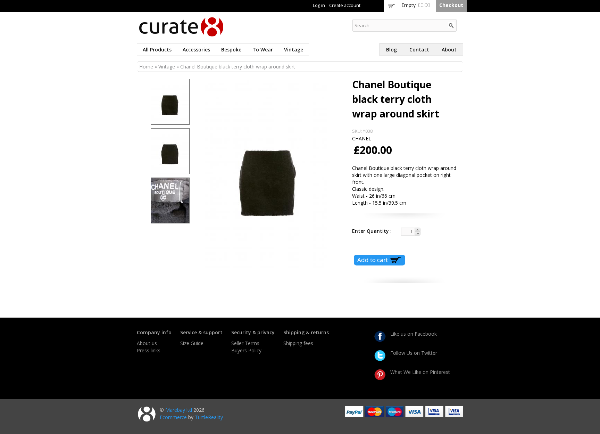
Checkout (451, 5)
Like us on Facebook (413, 333)
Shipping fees (298, 343)
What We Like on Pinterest (420, 372)
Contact (419, 49)
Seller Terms (245, 343)
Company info (154, 332)
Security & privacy (253, 332)
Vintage (293, 49)
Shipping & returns (306, 332)
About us (147, 343)
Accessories (196, 49)
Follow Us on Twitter (413, 353)
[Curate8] (181, 33)
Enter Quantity (371, 231)
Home (146, 66)
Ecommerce (173, 417)
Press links (148, 350)
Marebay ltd (178, 410)
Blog (391, 49)
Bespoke (231, 49)
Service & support (201, 332)
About (449, 49)
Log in (319, 5)
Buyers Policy (246, 350)
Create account (344, 5)
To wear (262, 49)
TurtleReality (209, 417)
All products (157, 49)
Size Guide (191, 343)
